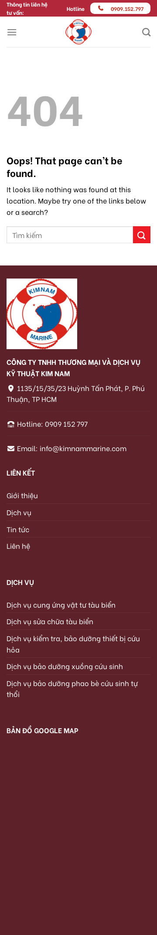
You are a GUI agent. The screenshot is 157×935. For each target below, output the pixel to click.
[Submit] (141, 234)
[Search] (146, 32)
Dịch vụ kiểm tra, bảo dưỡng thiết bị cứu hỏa (73, 643)
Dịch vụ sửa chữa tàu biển (50, 621)
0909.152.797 (127, 8)
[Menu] (12, 32)
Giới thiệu (22, 495)
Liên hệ (18, 546)
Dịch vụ (19, 512)
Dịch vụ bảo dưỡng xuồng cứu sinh (65, 666)
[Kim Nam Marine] (78, 32)
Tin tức (18, 529)
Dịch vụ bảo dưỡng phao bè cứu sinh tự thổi (72, 688)
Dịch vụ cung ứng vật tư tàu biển (61, 604)
